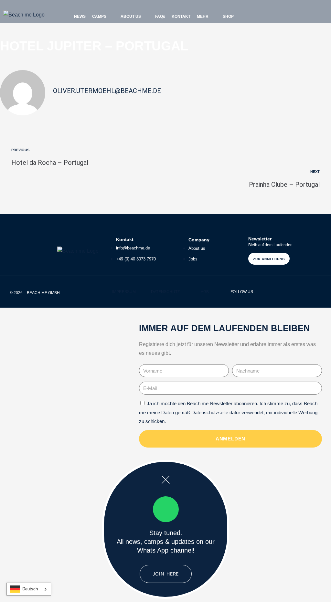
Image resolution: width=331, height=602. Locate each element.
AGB (205, 292)
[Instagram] (280, 15)
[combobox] (28, 589)
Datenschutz (165, 292)
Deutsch (30, 588)
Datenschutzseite (209, 412)
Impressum (124, 292)
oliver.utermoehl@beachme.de (107, 91)
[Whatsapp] (269, 15)
